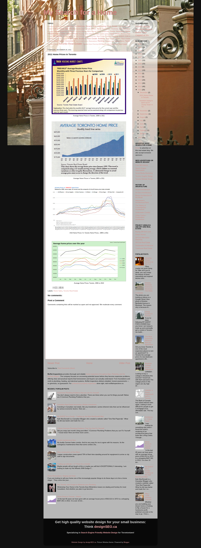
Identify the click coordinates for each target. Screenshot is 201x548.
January (143, 133)
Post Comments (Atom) (66, 368)
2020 (140, 63)
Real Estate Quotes (82, 41)
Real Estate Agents (60, 38)
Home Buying (91, 31)
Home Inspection (103, 31)
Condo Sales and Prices (64, 28)
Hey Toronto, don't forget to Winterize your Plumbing (76, 484)
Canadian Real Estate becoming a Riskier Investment (76, 404)
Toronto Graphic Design (144, 176)
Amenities (70, 26)
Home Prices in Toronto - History (69, 496)
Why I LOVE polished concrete (148, 497)
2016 (140, 73)
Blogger (126, 542)
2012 (140, 86)
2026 (140, 44)
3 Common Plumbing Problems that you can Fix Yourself (78, 393)
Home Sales (60, 33)
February (143, 130)
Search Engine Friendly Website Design (99, 533)
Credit (88, 29)
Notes (70, 36)
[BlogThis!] (56, 287)
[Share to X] (58, 287)
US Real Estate (104, 44)
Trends (85, 44)
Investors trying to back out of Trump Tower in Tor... (146, 104)
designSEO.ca (105, 527)
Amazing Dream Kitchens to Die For (149, 261)
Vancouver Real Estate (118, 44)
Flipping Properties (60, 31)
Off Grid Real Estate (142, 242)
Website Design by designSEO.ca (83, 542)
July (141, 120)
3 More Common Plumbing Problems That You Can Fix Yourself (80, 428)
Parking (108, 36)
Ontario (86, 36)
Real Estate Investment (64, 41)
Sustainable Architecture (144, 245)
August (143, 117)
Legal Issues (114, 33)
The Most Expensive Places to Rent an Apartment (149, 340)
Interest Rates (94, 34)
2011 (140, 90)
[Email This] (54, 287)
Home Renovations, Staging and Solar (62, 476)
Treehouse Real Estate (143, 248)
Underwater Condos (142, 212)
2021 (140, 60)
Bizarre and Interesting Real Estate (101, 26)
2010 (140, 138)
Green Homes (140, 234)
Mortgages (57, 36)
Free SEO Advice (141, 165)
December (144, 92)
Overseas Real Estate (97, 36)
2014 (140, 80)
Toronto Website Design (144, 179)
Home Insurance (117, 31)
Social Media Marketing (144, 173)
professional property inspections (84, 383)
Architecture (79, 26)
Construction (80, 29)
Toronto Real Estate (70, 43)
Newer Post (54, 363)
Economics (106, 29)
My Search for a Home (80, 12)
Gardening (71, 31)
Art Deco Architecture (143, 192)
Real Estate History (113, 39)
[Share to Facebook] (60, 287)
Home (89, 363)
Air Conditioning (60, 26)
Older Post (124, 363)
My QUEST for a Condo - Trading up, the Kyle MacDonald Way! (80, 416)
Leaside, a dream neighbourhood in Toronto (149, 394)
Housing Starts (84, 34)
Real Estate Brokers (77, 38)
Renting (101, 41)
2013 (140, 83)
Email (137, 148)
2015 (140, 77)
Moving (65, 36)
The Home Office (53, 44)
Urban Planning (93, 44)
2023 (140, 54)
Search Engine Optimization (140, 169)
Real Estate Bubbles (96, 38)
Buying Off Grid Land (143, 232)
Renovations (93, 41)
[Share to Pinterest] (62, 287)
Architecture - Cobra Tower (149, 419)
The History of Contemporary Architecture (140, 207)
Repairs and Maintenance (114, 41)
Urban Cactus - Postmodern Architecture (141, 217)
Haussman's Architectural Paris (142, 201)
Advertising (51, 26)
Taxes (127, 41)
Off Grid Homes (78, 36)
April (142, 127)
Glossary (78, 31)
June (142, 124)
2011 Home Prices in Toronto (146, 96)
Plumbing (114, 36)
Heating (84, 31)
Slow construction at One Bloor (68, 452)
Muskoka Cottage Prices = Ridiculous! (149, 366)
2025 (140, 47)
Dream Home (96, 29)
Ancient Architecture (142, 189)
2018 (140, 67)
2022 (140, 57)
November (144, 111)
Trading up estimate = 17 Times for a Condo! (73, 464)
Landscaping (104, 34)
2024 (140, 51)
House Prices (72, 33)
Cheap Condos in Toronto (148, 314)
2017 (140, 70)
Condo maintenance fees (66, 440)
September (144, 114)
